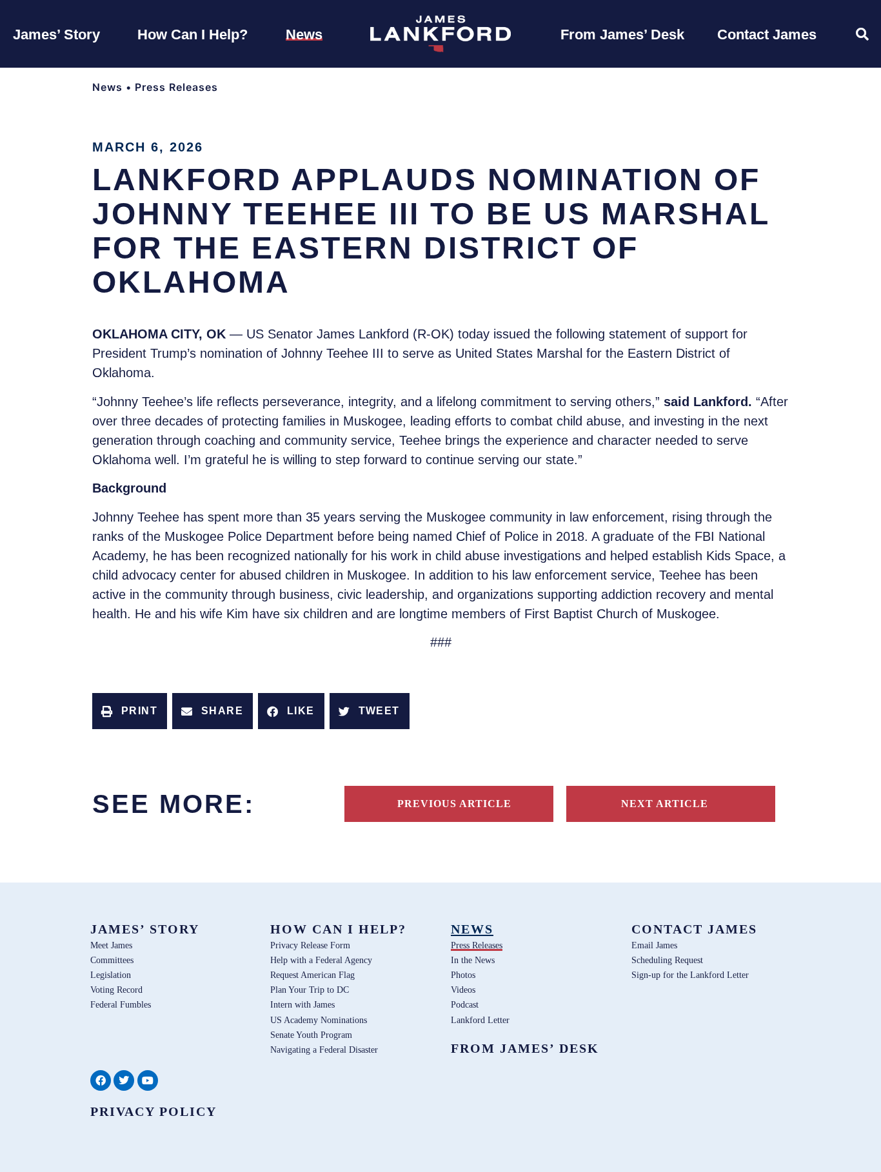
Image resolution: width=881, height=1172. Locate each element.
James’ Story (144, 929)
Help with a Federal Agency (321, 960)
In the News (473, 960)
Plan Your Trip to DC (309, 989)
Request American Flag (312, 975)
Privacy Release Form (310, 945)
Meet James (111, 945)
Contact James (694, 929)
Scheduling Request (667, 960)
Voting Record (116, 989)
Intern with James (302, 1004)
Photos (463, 975)
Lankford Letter (480, 1020)
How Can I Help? (338, 929)
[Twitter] (124, 1080)
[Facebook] (100, 1080)
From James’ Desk (525, 1048)
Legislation (110, 975)
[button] (129, 711)
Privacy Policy (153, 1111)
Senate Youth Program (311, 1035)
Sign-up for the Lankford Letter (690, 975)
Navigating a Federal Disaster (324, 1049)
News (107, 87)
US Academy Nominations (318, 1020)
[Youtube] (147, 1080)
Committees (112, 960)
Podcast (465, 1004)
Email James (654, 945)
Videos (463, 989)
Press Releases (176, 87)
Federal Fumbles (120, 1004)
